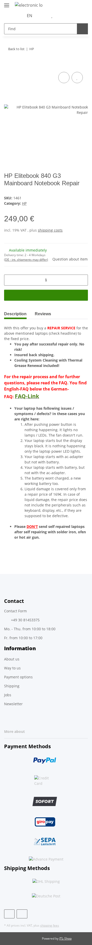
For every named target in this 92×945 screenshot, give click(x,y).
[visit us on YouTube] (22, 913)
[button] (43, 15)
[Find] (82, 28)
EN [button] (29, 15)
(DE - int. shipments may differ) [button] (26, 259)
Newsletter (13, 703)
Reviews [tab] (43, 314)
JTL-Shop (65, 938)
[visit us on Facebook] (9, 913)
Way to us (12, 668)
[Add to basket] (8, 65)
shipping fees (49, 925)
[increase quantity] (82, 280)
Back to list (16, 49)
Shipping (11, 685)
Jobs (7, 694)
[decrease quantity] (9, 280)
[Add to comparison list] (64, 77)
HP (24, 203)
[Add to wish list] (77, 77)
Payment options (18, 677)
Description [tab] (15, 314)
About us (11, 659)
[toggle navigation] (6, 3)
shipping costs (50, 230)
